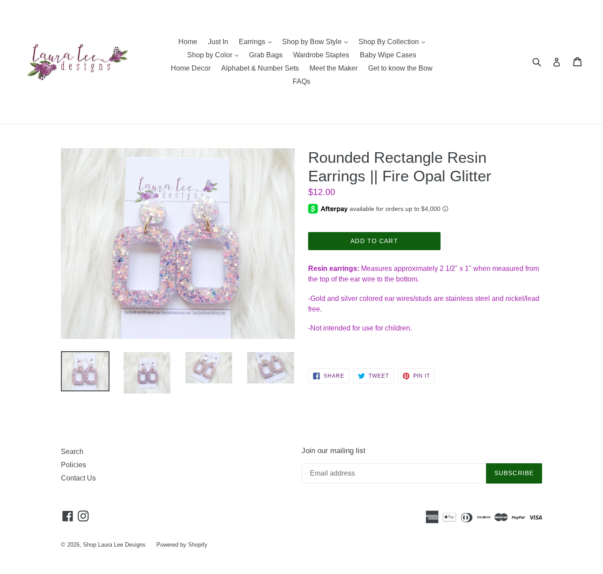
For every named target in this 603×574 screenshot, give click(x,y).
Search (72, 451)
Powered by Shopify (181, 544)
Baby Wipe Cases (388, 55)
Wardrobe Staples (321, 55)
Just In (218, 41)
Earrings (257, 41)
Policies (73, 465)
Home (187, 41)
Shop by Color (215, 55)
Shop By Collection (394, 41)
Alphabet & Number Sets (260, 68)
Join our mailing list (334, 450)
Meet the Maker (333, 68)
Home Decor (191, 68)
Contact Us (78, 478)
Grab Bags (266, 55)
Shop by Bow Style (317, 41)
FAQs (301, 81)
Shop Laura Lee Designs (114, 544)
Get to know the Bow (400, 68)
